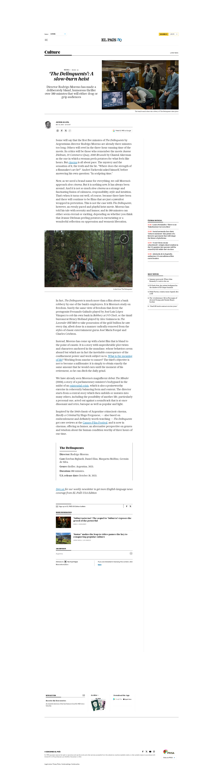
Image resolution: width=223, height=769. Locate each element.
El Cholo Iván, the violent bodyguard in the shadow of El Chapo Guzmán (163, 286)
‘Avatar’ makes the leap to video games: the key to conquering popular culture (100, 535)
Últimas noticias (155, 220)
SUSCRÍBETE (163, 34)
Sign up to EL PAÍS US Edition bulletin (72, 506)
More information (62, 564)
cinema (73, 162)
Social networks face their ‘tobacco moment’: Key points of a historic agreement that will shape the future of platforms (162, 234)
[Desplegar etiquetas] (131, 553)
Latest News (174, 53)
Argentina (59, 554)
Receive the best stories (56, 701)
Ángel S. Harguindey (79, 524)
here (99, 565)
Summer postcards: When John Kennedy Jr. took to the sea (160, 280)
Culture (52, 52)
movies (66, 70)
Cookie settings (66, 764)
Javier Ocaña (62, 122)
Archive (94, 695)
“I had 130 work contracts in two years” (163, 306)
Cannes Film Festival (95, 422)
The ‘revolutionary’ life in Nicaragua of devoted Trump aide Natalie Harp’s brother (163, 300)
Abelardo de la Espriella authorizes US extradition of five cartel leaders (161, 256)
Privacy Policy (57, 764)
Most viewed (153, 274)
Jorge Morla (77, 540)
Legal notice (48, 764)
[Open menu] (46, 40)
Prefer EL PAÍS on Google (123, 130)
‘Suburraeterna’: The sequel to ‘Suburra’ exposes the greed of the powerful (102, 519)
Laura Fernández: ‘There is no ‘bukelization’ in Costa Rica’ (162, 226)
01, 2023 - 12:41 (63, 124)
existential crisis (79, 385)
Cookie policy (75, 764)
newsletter (51, 695)
